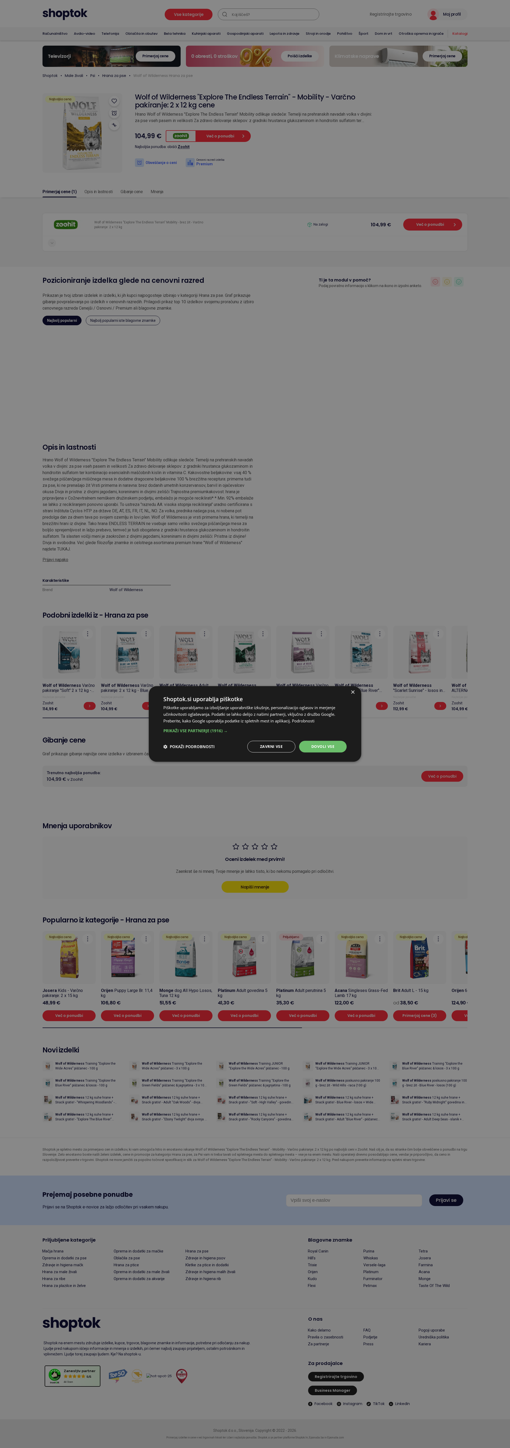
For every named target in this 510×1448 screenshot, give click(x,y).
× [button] (353, 692)
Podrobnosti (303, 720)
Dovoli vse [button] (322, 746)
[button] (255, 730)
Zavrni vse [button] (271, 746)
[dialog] (255, 724)
